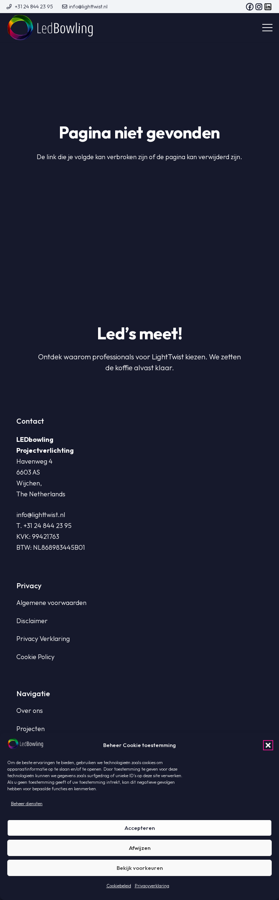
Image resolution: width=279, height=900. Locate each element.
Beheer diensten (27, 803)
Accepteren (140, 827)
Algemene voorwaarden (51, 602)
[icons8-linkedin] (267, 6)
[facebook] (249, 6)
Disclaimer (32, 621)
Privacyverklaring (152, 885)
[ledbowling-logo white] (50, 27)
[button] (268, 745)
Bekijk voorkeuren (140, 867)
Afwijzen (139, 847)
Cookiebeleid (118, 885)
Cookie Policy (35, 657)
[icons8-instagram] (258, 6)
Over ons (29, 710)
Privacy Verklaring (43, 638)
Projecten (30, 729)
